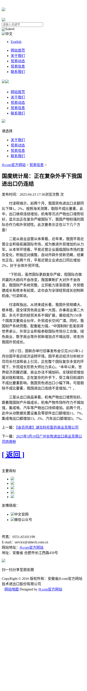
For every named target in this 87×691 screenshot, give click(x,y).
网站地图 (11, 589)
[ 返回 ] (13, 455)
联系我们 (18, 72)
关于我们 (18, 56)
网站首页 (18, 50)
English (16, 42)
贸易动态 (18, 61)
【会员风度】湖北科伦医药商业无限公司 (47, 427)
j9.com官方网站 (14, 165)
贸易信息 (18, 66)
